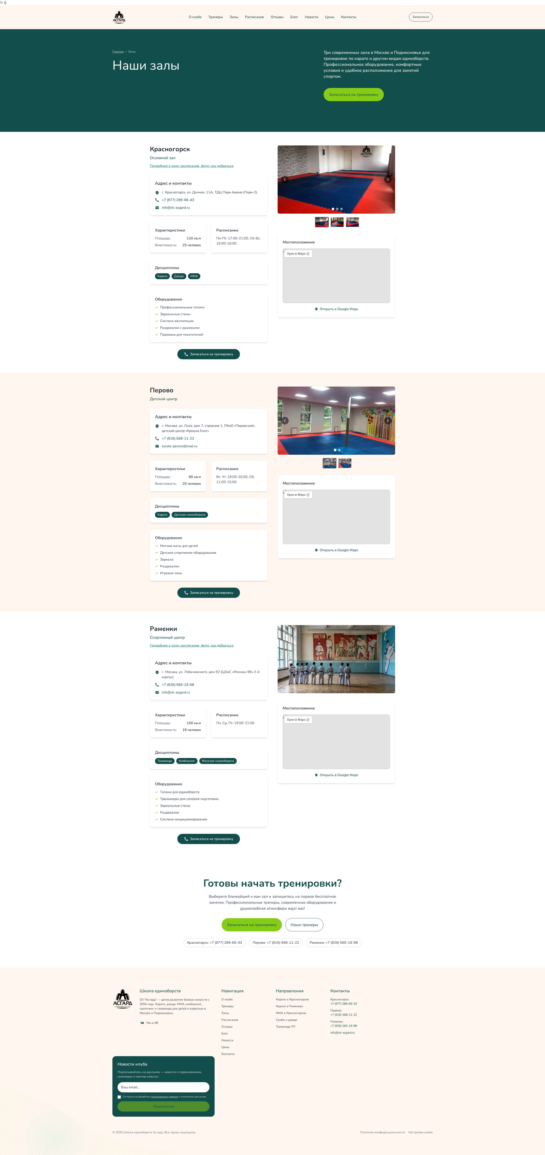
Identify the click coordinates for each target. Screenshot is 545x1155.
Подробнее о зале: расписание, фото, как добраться (192, 166)
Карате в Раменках (289, 1006)
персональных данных (164, 1096)
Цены (329, 17)
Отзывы (277, 17)
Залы (234, 17)
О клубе (195, 17)
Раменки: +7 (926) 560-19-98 (334, 942)
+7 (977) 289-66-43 (178, 200)
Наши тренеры (304, 924)
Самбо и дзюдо (286, 1020)
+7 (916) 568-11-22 (178, 438)
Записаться (421, 17)
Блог (294, 17)
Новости (311, 17)
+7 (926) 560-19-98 (178, 684)
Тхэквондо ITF (285, 1027)
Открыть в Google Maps (339, 309)
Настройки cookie (420, 1132)
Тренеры (215, 17)
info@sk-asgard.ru (176, 207)
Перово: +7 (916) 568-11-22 (276, 942)
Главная (118, 52)
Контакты (348, 17)
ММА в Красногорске (291, 1013)
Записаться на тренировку (354, 94)
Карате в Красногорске (292, 999)
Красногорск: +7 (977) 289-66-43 (214, 942)
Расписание (254, 17)
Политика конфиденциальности (382, 1132)
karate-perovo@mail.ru (179, 446)
